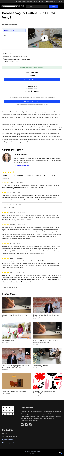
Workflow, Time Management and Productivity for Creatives (44, 392)
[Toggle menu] (61, 6)
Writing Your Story (8, 340)
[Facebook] (26, 424)
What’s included (44, 104)
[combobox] (37, 6)
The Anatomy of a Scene (41, 366)
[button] (60, 452)
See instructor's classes (21, 166)
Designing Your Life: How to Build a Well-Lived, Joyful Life (46, 316)
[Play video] (45, 38)
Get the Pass (53, 6)
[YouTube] (22, 424)
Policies (32, 453)
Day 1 (5, 35)
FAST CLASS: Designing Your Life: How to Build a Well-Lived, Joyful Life (15, 367)
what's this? (41, 67)
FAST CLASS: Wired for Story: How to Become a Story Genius (45, 341)
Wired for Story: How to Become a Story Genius (15, 316)
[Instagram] (30, 424)
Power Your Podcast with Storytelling (14, 391)
